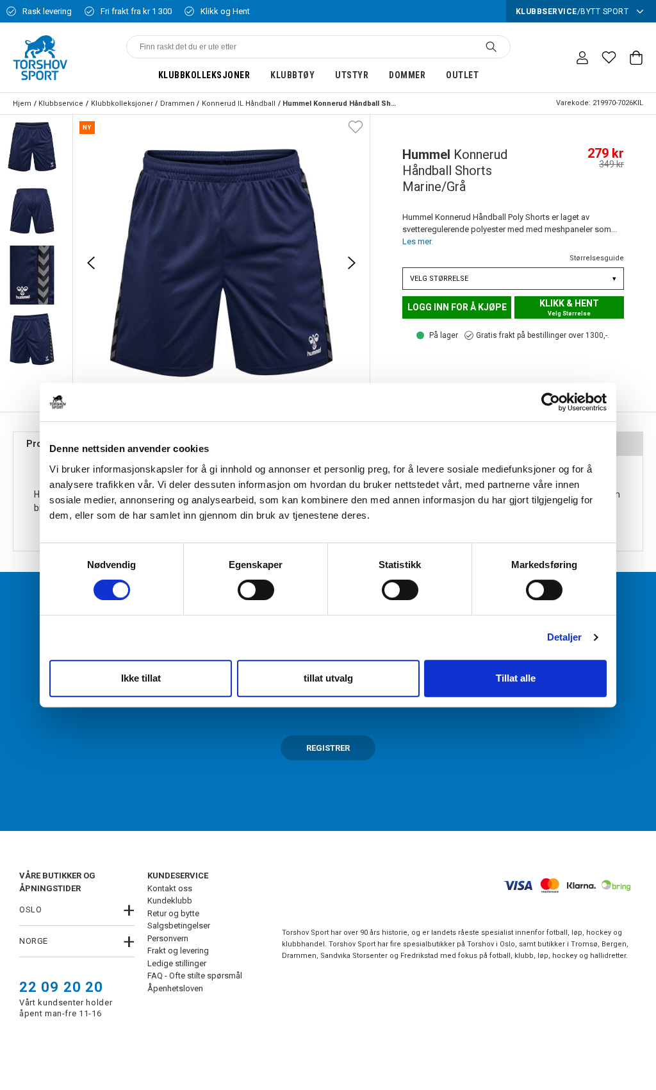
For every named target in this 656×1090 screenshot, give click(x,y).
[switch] (256, 590)
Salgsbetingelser (178, 925)
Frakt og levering (178, 950)
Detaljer (564, 637)
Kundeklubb (169, 900)
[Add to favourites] (355, 126)
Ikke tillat (141, 678)
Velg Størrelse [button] (513, 278)
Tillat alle (516, 678)
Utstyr (351, 75)
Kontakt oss (169, 888)
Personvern (167, 938)
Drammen (177, 103)
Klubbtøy (292, 75)
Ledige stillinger (176, 963)
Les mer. (417, 241)
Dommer (407, 75)
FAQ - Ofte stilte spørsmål (194, 975)
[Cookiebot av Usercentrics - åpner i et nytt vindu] (551, 402)
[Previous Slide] (91, 263)
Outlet (462, 75)
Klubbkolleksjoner (204, 75)
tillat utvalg (328, 678)
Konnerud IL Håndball (238, 103)
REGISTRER (328, 748)
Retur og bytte (173, 913)
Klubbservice (60, 103)
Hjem (22, 103)
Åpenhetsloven (175, 988)
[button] (32, 147)
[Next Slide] (352, 263)
